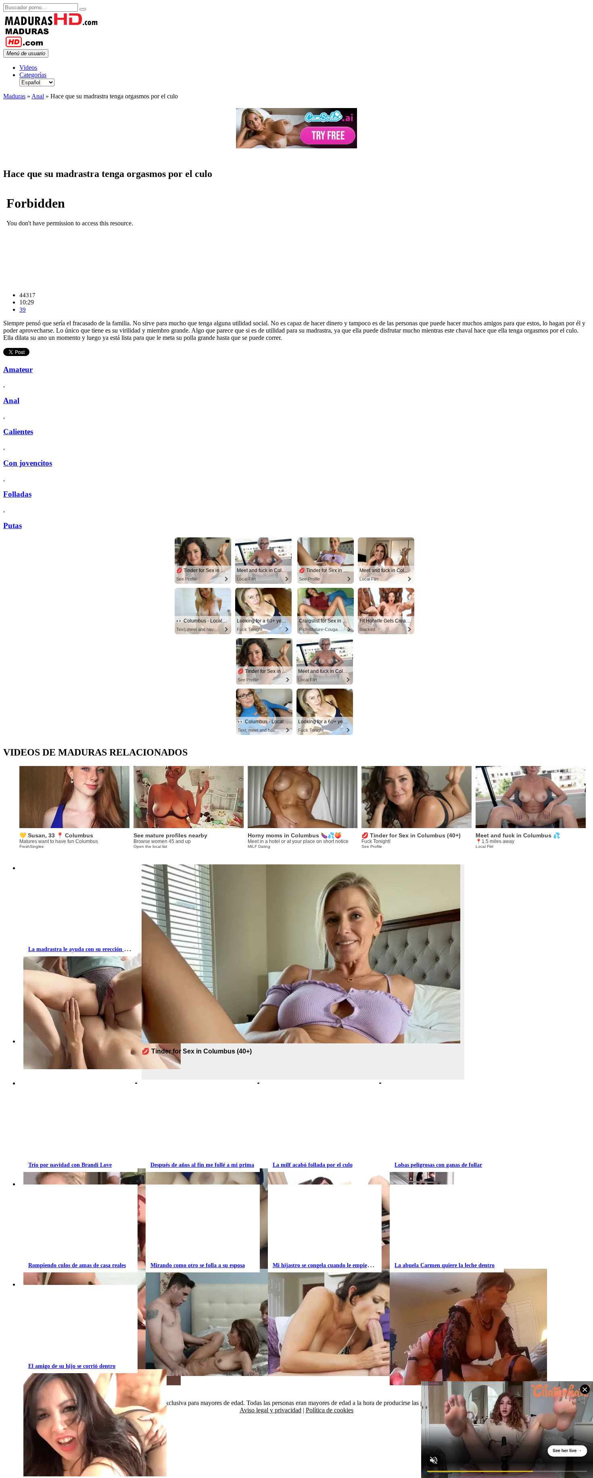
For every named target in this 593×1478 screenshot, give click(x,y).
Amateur (18, 369)
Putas (12, 525)
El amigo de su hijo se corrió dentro (71, 1366)
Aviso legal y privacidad (270, 1410)
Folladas (17, 494)
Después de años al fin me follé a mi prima (202, 1165)
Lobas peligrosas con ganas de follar (438, 1165)
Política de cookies (329, 1410)
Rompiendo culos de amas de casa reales (77, 1265)
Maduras (14, 96)
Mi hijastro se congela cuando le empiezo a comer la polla (343, 1265)
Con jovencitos (27, 463)
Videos (28, 67)
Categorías (32, 74)
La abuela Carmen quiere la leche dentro (445, 1265)
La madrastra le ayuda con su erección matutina (87, 949)
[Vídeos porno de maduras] (51, 23)
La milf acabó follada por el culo (313, 1165)
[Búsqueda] (82, 9)
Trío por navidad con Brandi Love (70, 1165)
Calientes (18, 431)
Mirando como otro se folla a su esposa (197, 1265)
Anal (37, 96)
